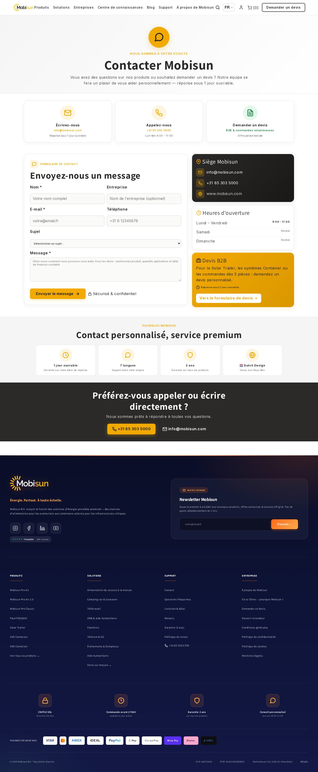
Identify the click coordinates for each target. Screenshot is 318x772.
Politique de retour (176, 636)
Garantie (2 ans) (174, 627)
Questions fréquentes (178, 599)
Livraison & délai (175, 608)
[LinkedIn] (42, 528)
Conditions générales (255, 627)
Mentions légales (252, 655)
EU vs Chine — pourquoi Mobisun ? (262, 599)
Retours (169, 618)
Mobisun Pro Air (19, 590)
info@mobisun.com (187, 428)
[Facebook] (29, 528)
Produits (41, 7)
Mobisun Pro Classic (22, 608)
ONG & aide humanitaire (102, 618)
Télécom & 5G (95, 636)
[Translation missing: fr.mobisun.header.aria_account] (241, 7)
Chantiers (93, 627)
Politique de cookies (254, 646)
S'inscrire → (284, 524)
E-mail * (37, 209)
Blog (151, 7)
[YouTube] (56, 528)
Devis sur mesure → (99, 665)
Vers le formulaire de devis (226, 298)
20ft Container (19, 636)
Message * (40, 253)
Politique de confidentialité (259, 636)
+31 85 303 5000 (134, 428)
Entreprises (84, 7)
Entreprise (117, 187)
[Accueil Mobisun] (23, 7)
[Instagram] (15, 528)
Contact (169, 590)
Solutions (61, 7)
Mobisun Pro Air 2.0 (22, 599)
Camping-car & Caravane (102, 599)
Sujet (35, 231)
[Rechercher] (217, 7)
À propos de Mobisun (195, 7)
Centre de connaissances (120, 7)
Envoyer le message (54, 293)
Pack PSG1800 (18, 618)
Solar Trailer (17, 627)
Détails (304, 761)
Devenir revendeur (253, 618)
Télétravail (94, 608)
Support (166, 7)
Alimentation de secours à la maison (109, 590)
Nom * (36, 187)
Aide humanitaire (98, 655)
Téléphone (117, 209)
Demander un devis (283, 7)
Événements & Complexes (103, 646)
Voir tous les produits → (25, 655)
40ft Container (19, 646)
